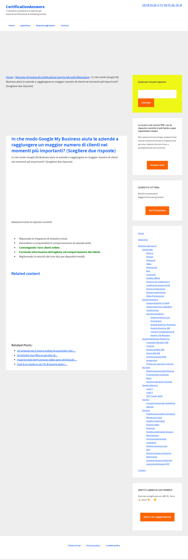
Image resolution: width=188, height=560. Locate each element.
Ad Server (150, 428)
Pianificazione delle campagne (160, 414)
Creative (150, 346)
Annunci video (152, 424)
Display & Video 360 (155, 349)
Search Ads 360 (153, 353)
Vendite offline (153, 278)
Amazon (146, 410)
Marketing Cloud (154, 417)
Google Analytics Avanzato (163, 324)
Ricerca (149, 253)
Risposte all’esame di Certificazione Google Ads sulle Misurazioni (52, 77)
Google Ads (147, 249)
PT (162, 5)
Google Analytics (150, 299)
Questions (143, 239)
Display (149, 256)
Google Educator (150, 385)
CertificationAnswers (25, 6)
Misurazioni (151, 267)
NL (173, 5)
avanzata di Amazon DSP (158, 464)
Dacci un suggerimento (157, 517)
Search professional (155, 288)
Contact (142, 470)
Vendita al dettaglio (155, 421)
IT (158, 5)
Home (9, 77)
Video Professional (155, 296)
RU (165, 5)
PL (169, 5)
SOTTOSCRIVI (157, 210)
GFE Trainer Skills (154, 396)
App (148, 271)
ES (151, 5)
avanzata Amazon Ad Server (159, 460)
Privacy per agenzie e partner (160, 363)
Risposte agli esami (147, 246)
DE (155, 5)
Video (148, 263)
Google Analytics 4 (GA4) (157, 303)
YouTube (146, 367)
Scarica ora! (157, 165)
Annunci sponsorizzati (156, 446)
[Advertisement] (88, 55)
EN (144, 5)
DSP (148, 449)
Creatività (151, 274)
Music (149, 378)
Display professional (156, 292)
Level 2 (149, 392)
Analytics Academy (155, 313)
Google (145, 399)
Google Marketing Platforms (156, 338)
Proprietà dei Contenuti (157, 374)
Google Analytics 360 (160, 328)
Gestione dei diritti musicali (159, 381)
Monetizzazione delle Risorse (160, 371)
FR (147, 5)
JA (180, 5)
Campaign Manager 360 (157, 342)
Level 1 (149, 388)
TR (177, 5)
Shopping (150, 260)
